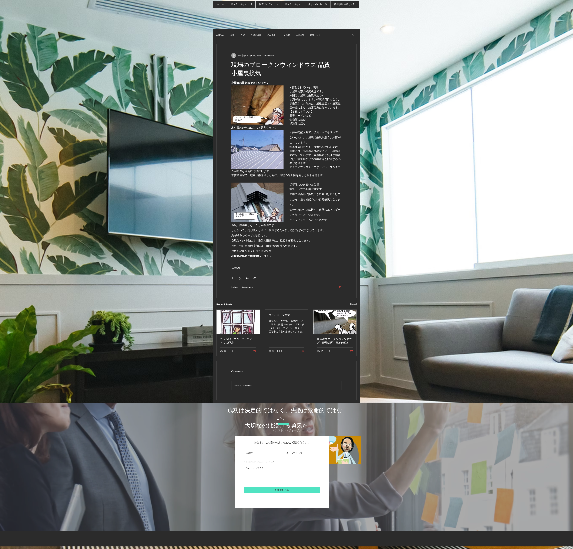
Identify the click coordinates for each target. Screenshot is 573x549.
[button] (352, 35)
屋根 (232, 35)
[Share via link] (254, 278)
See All (353, 304)
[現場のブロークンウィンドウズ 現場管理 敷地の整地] (334, 322)
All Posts (220, 35)
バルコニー (272, 35)
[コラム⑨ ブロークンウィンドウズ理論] (238, 322)
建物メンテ (315, 35)
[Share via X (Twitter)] (240, 278)
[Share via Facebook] (232, 278)
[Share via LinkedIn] (247, 278)
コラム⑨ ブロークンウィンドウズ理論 (237, 341)
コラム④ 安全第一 (281, 315)
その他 (287, 35)
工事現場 (300, 35)
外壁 (243, 35)
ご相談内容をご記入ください (258, 462)
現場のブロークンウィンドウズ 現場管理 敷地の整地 (334, 341)
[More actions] (340, 55)
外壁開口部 (256, 35)
